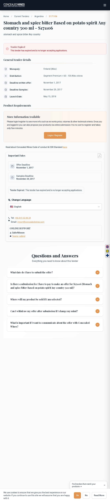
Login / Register (55, 135)
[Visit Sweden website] (107, 251)
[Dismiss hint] (104, 485)
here (65, 147)
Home (6, 16)
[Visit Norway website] (107, 246)
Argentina (39, 16)
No (86, 495)
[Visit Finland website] (107, 255)
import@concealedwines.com (30, 222)
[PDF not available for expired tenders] (99, 155)
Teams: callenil (18, 236)
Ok (77, 495)
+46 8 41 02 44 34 (23, 218)
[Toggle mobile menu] (105, 5)
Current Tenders (21, 16)
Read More (99, 495)
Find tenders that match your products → (84, 485)
